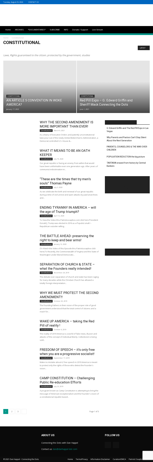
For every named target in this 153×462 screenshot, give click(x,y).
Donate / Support (80, 29)
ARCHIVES (19, 29)
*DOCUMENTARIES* (37, 29)
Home (8, 29)
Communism (87, 49)
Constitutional (101, 49)
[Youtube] (147, 2)
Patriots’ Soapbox (136, 459)
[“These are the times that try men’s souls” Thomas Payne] (19, 188)
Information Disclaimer (100, 459)
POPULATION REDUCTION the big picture (126, 156)
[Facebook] (142, 2)
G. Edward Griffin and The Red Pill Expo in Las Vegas (128, 129)
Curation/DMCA (119, 459)
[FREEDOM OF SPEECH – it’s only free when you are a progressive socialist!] (19, 359)
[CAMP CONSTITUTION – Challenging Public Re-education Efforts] (19, 387)
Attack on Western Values (53, 49)
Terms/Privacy (82, 459)
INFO (66, 29)
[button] (146, 29)
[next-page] (24, 411)
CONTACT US (33, 2)
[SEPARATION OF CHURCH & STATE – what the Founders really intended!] (19, 273)
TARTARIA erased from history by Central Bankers (126, 164)
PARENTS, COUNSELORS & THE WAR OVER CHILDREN (127, 148)
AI (39, 49)
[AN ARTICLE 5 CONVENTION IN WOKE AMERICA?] (39, 92)
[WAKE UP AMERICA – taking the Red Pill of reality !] (19, 330)
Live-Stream (97, 29)
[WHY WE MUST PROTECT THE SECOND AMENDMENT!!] (19, 302)
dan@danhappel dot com (65, 449)
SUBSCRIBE (55, 29)
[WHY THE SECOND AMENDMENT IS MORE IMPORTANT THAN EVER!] (19, 131)
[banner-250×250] (127, 286)
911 (22, 49)
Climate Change (72, 49)
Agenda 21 (31, 49)
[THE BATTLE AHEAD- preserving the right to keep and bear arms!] (19, 245)
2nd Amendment (11, 49)
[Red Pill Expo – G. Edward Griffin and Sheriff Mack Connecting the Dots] (113, 92)
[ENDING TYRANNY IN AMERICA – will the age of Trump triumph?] (19, 216)
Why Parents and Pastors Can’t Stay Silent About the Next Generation (126, 139)
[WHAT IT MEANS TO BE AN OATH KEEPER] (19, 160)
